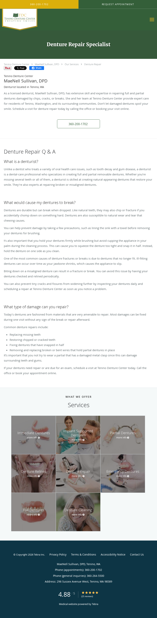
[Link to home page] (19, 19)
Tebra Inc (39, 554)
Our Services (72, 64)
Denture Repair (92, 64)
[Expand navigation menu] (152, 19)
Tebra (95, 604)
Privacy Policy (57, 554)
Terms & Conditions (83, 554)
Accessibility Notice (113, 554)
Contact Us (137, 554)
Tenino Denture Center (16, 64)
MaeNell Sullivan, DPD (47, 64)
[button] (78, 123)
